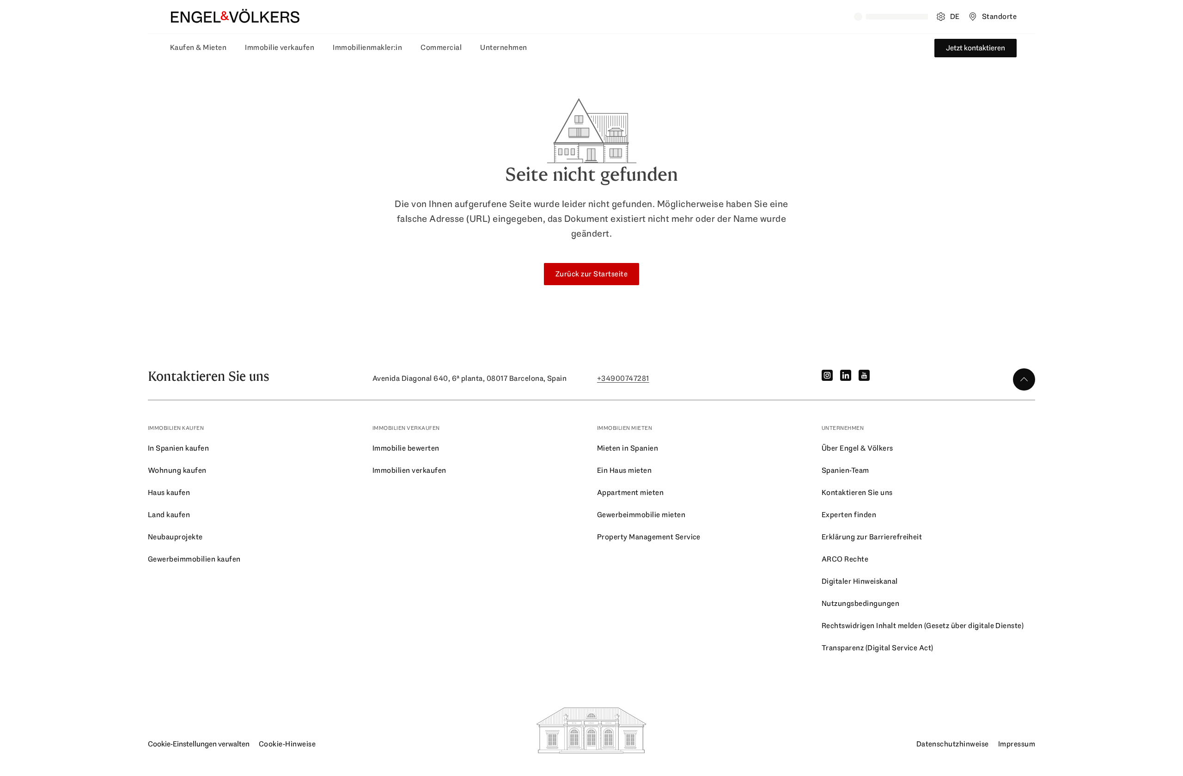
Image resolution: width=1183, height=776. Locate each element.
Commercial (441, 47)
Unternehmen (503, 47)
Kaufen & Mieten (198, 47)
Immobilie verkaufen (279, 47)
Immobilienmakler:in (367, 47)
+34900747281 (623, 378)
